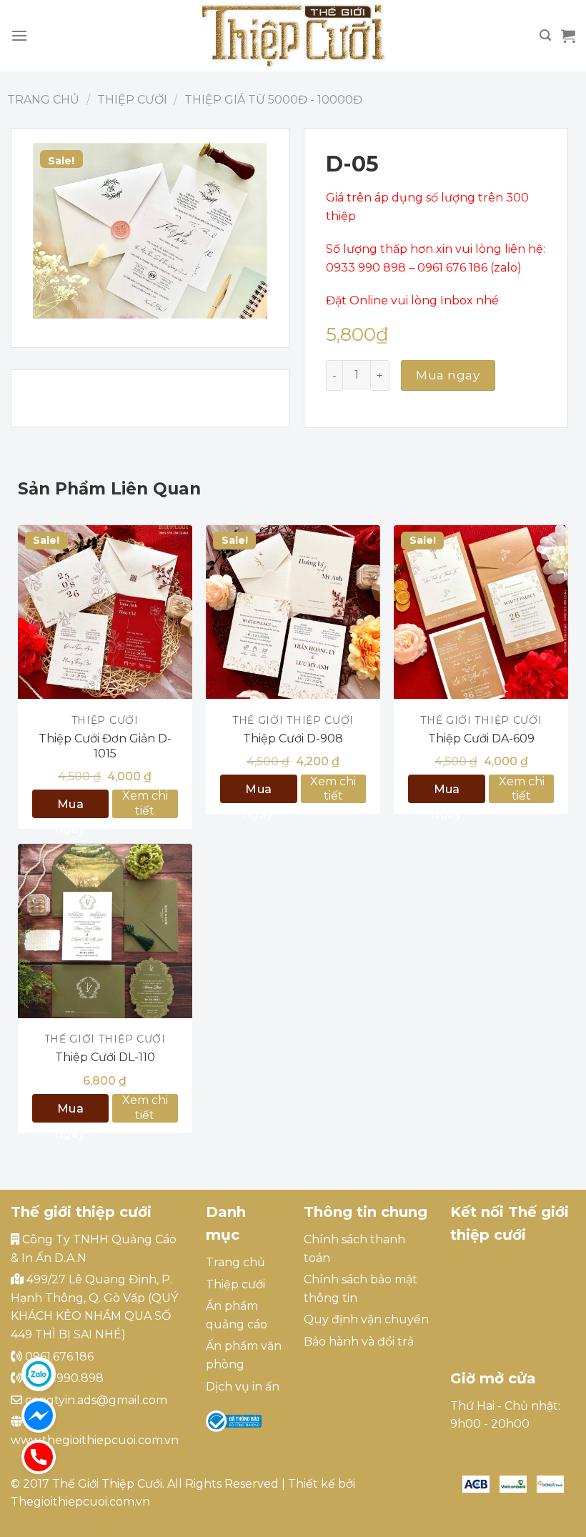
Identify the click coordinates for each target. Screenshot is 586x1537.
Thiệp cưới (132, 99)
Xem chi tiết (145, 803)
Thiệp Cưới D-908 (293, 738)
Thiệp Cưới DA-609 (481, 738)
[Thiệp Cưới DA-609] (481, 612)
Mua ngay (448, 375)
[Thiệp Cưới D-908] (293, 612)
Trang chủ (43, 99)
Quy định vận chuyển (366, 1319)
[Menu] (19, 35)
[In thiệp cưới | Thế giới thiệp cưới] (293, 36)
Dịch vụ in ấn (242, 1386)
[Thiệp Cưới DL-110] (105, 931)
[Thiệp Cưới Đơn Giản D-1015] (105, 612)
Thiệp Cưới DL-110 (105, 1057)
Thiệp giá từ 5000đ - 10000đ (273, 99)
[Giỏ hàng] (568, 35)
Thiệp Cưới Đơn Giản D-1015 (105, 746)
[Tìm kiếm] (545, 35)
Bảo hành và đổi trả (359, 1341)
